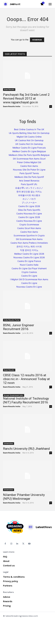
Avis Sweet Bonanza (29, 180)
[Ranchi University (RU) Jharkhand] (27, 429)
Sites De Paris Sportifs (29, 210)
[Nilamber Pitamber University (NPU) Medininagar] (27, 476)
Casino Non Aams (29, 166)
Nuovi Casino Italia (29, 264)
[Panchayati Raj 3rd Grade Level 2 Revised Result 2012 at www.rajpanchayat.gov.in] (27, 75)
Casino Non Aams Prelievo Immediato (29, 242)
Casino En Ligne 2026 (29, 206)
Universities (8, 443)
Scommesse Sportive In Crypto (29, 235)
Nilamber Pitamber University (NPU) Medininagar (24, 496)
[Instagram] (11, 543)
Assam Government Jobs (13, 395)
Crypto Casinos (29, 272)
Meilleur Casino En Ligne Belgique (29, 151)
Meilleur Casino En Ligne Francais (29, 147)
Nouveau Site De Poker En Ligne (29, 169)
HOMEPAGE (37, 40)
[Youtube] (29, 543)
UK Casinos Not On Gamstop (29, 140)
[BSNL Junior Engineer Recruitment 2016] (27, 306)
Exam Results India (11, 106)
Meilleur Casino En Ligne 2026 (29, 253)
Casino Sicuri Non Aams (29, 228)
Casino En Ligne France (29, 261)
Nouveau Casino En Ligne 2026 (29, 257)
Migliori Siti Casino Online (29, 136)
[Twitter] (23, 543)
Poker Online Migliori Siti (29, 162)
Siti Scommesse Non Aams (29, 239)
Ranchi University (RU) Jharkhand (26, 448)
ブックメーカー (29, 202)
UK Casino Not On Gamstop (29, 144)
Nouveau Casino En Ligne (29, 286)
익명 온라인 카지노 (29, 250)
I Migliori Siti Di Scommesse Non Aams (29, 279)
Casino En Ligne (29, 275)
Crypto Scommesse (29, 224)
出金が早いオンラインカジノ (29, 188)
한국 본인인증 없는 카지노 (29, 191)
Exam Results (9, 89)
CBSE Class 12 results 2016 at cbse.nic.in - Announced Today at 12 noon (26, 379)
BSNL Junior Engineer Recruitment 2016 (18, 327)
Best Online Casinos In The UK (29, 129)
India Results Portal (12, 320)
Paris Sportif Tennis (29, 173)
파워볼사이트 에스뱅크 (29, 195)
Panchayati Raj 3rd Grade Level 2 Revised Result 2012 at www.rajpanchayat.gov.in (26, 98)
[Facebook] (5, 543)
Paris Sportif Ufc (29, 184)
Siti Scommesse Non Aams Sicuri (29, 158)
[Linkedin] (17, 543)
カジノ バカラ (29, 199)
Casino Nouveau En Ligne (29, 213)
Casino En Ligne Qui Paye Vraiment (29, 268)
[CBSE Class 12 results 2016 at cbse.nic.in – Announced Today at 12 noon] (27, 356)
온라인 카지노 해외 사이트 (29, 246)
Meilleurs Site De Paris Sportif (29, 177)
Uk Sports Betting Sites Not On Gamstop (29, 133)
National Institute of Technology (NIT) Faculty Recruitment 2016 (26, 400)
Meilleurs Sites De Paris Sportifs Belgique (29, 155)
